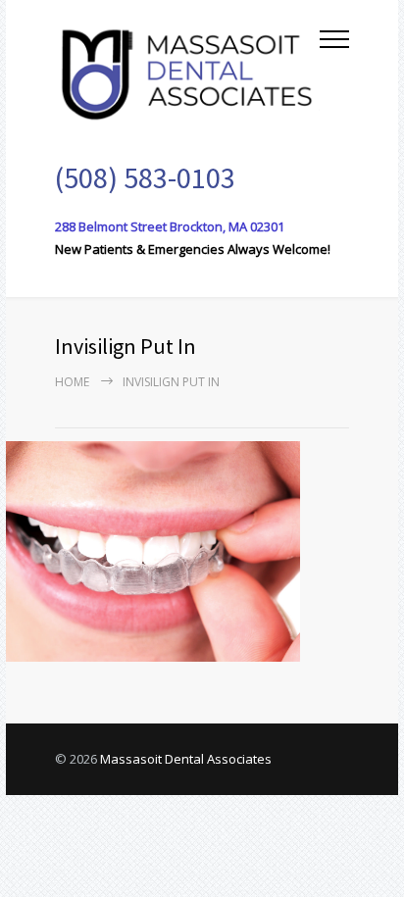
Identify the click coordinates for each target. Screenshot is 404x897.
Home (72, 382)
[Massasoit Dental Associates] (187, 71)
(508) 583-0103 (145, 177)
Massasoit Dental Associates (186, 759)
